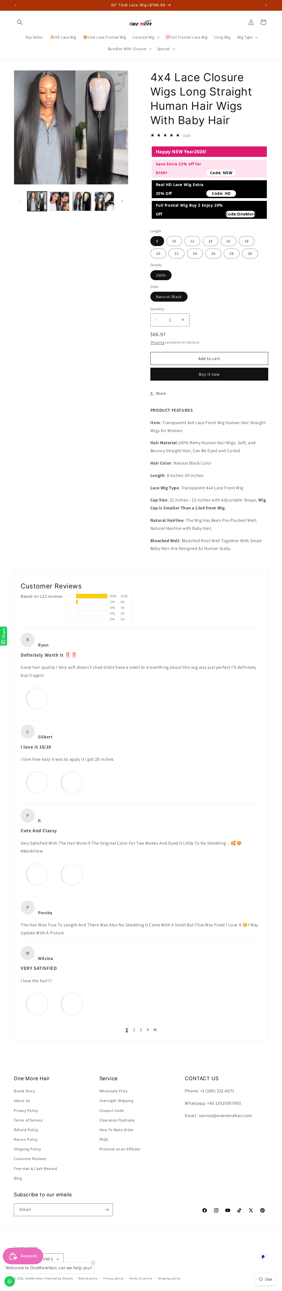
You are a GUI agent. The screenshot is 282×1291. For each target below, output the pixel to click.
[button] (20, 22)
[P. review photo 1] (37, 874)
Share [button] (161, 393)
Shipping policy (169, 1278)
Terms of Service (28, 1120)
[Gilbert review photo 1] (37, 782)
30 (250, 253)
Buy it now (209, 374)
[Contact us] (9, 1281)
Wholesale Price (113, 1090)
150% (161, 275)
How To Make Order (116, 1129)
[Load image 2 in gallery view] (59, 201)
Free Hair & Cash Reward (35, 1168)
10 (174, 241)
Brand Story (24, 1090)
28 (231, 253)
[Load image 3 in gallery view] (82, 201)
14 (210, 241)
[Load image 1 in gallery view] (37, 201)
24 (195, 253)
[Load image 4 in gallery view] (104, 201)
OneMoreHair (34, 1278)
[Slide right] (122, 201)
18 (247, 241)
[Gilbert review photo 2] (71, 782)
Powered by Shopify (59, 1278)
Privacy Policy (26, 1110)
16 (228, 241)
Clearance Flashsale (117, 1120)
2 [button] (134, 1030)
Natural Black (169, 296)
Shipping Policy (27, 1149)
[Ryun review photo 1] (37, 698)
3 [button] (141, 1030)
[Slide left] (20, 201)
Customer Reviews (30, 1158)
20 (158, 253)
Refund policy (88, 1278)
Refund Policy (26, 1129)
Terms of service (140, 1278)
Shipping (157, 342)
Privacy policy (113, 1278)
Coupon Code (111, 1110)
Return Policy (26, 1139)
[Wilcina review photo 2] (71, 1003)
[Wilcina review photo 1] (37, 1003)
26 (213, 253)
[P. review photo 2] (71, 874)
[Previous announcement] (16, 5)
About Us (22, 1100)
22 (176, 253)
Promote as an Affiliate (119, 1149)
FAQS (103, 1139)
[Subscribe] (107, 1209)
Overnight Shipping (116, 1100)
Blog (18, 1178)
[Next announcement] (266, 5)
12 (192, 241)
